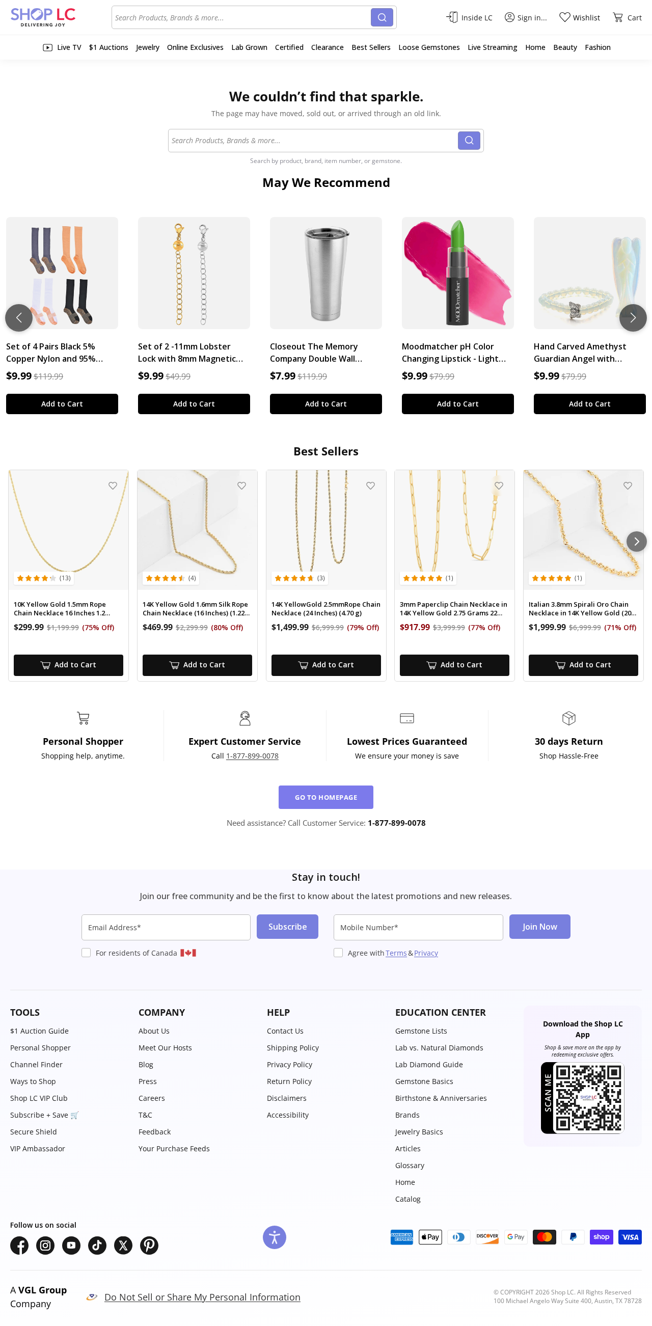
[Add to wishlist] (112, 485)
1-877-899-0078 (252, 756)
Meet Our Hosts (165, 1047)
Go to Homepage (326, 797)
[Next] (637, 541)
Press (148, 1081)
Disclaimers (287, 1098)
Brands (407, 1115)
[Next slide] (633, 318)
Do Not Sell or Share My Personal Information (202, 1297)
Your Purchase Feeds (174, 1148)
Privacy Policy (289, 1064)
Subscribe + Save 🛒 (44, 1115)
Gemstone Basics (424, 1081)
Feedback (155, 1131)
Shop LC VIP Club (39, 1098)
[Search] (382, 17)
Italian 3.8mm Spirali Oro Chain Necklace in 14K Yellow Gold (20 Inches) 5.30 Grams (580, 609)
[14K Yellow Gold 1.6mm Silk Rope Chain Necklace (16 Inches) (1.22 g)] (197, 530)
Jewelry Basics (419, 1131)
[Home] (61, 17)
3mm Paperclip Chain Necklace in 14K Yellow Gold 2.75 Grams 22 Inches (453, 609)
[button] (69, 1012)
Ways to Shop (33, 1081)
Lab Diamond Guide (429, 1064)
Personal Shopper (40, 1047)
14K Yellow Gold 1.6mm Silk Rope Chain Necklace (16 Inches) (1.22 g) (195, 609)
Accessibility (288, 1115)
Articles (408, 1148)
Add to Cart (62, 404)
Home (405, 1182)
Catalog (408, 1199)
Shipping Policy (293, 1047)
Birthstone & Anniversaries (441, 1098)
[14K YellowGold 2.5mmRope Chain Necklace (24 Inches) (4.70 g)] (326, 530)
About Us (154, 1031)
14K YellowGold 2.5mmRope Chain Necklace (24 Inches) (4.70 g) (326, 609)
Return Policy (289, 1081)
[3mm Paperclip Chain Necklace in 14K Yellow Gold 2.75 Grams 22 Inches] (454, 530)
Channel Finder (36, 1064)
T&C (145, 1115)
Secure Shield (33, 1131)
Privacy (426, 953)
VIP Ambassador (37, 1148)
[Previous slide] (19, 318)
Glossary (409, 1165)
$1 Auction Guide (39, 1031)
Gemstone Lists (421, 1031)
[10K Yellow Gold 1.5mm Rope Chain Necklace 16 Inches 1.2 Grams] (68, 530)
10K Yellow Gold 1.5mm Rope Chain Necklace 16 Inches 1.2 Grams (60, 609)
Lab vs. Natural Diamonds (439, 1047)
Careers (152, 1098)
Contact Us (285, 1031)
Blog (146, 1064)
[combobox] (243, 17)
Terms (396, 953)
